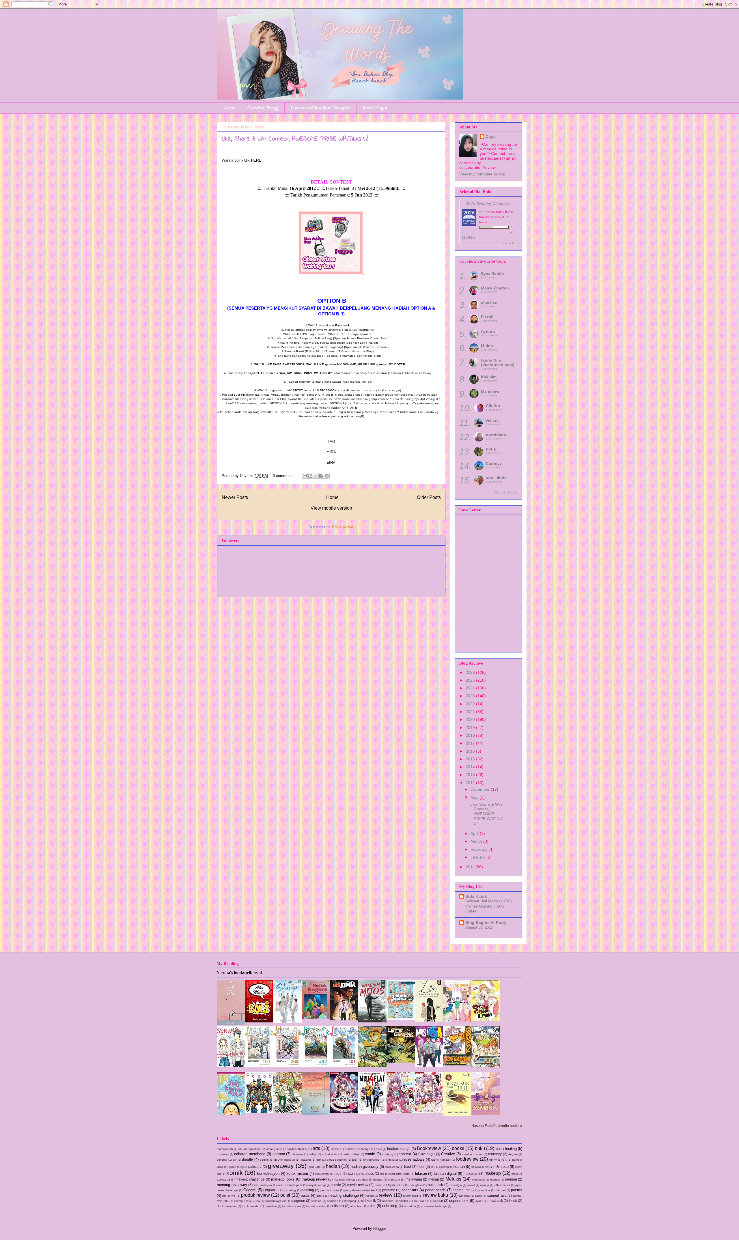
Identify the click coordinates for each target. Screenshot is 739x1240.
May (475, 797)
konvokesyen (268, 1173)
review (385, 1195)
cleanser (297, 1154)
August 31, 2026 (479, 927)
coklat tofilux (351, 1154)
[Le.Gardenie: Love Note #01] (344, 1065)
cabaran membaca (249, 1154)
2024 (471, 688)
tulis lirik (337, 1206)
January (478, 857)
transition (271, 1206)
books (458, 1148)
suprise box (459, 1200)
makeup (492, 1173)
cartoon (279, 1154)
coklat (313, 1154)
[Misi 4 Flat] (372, 1112)
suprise (437, 1200)
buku (480, 1148)
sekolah (316, 1200)
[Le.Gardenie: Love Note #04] (259, 1065)
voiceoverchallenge (434, 1206)
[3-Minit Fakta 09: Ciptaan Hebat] (401, 1018)
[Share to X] (316, 476)
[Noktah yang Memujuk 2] (316, 1114)
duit (318, 1159)
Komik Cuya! (375, 108)
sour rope (420, 1200)
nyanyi (484, 1185)
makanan (471, 1173)
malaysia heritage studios (351, 1179)
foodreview (467, 1159)
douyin (264, 1159)
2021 (471, 711)
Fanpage (306, 338)
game (232, 1166)
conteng (387, 1154)
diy (234, 1159)
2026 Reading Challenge (488, 203)
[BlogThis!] (310, 476)
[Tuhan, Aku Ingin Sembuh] (485, 1114)
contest (405, 1154)
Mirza (274, 394)
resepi (369, 1195)
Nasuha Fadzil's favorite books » (496, 1125)
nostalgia (456, 1185)
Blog (327, 338)
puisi (285, 1195)
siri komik (368, 1200)
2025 (471, 680)
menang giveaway (232, 1185)
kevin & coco (497, 1166)
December (481, 789)
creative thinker (472, 1154)
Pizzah (487, 317)
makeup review (314, 1179)
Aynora (488, 331)
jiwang (445, 1166)
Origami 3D (272, 1190)
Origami (249, 1190)
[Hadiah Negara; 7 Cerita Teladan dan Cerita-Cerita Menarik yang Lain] (316, 1018)
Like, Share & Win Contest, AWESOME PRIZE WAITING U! (295, 139)
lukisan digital (445, 1173)
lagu (338, 1173)
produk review (255, 1195)
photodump (462, 1190)
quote (320, 1195)
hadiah (333, 1166)
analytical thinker (296, 1149)
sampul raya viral (276, 1200)
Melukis (453, 1179)
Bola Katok (476, 896)
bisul (379, 1149)
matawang (414, 1179)
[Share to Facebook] (321, 476)
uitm (372, 1206)
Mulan (487, 345)
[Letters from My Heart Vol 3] (429, 1020)
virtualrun (410, 1206)
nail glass (416, 1185)
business (223, 1154)
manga (377, 1179)
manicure (394, 1179)
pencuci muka (329, 1190)
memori (511, 1179)
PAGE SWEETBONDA (288, 364)
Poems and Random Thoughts (320, 108)
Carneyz (494, 463)
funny (493, 1159)
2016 (471, 751)
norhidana (496, 434)
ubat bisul (356, 1206)
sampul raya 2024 (248, 1200)
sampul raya (497, 1195)
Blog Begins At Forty (485, 922)
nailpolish (435, 1185)
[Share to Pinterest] (327, 476)
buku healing (506, 1149)
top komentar (251, 1206)
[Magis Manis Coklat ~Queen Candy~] (401, 1112)
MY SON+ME (346, 364)
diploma (222, 1159)
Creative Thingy (262, 108)
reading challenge (344, 1195)
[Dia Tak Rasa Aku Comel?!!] (457, 1020)
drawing (306, 1159)
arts (316, 1148)
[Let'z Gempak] (401, 1062)
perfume (388, 1190)
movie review (357, 1185)
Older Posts (429, 497)
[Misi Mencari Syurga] (287, 1022)
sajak (478, 1195)
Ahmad (265, 394)
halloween (392, 1166)
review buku (435, 1195)
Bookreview (429, 1148)
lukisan (421, 1173)
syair (478, 1200)
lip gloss (367, 1173)
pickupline (483, 1190)
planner (501, 1190)
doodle (247, 1159)
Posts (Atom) (343, 527)
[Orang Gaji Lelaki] (485, 1019)
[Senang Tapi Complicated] (231, 1066)
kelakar (476, 1166)
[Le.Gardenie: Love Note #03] (287, 1065)
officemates (502, 1185)
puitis (305, 1195)
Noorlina (253, 394)
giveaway (281, 1165)
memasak (478, 1179)
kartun (459, 1166)
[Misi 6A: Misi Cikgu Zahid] (429, 1066)
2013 (471, 774)
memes (495, 1179)
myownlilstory (327, 329)
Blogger (379, 1228)
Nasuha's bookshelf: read (239, 972)
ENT (355, 1159)
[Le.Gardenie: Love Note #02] (316, 1066)
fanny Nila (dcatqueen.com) (497, 362)
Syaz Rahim (492, 273)
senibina (332, 1200)
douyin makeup (284, 1159)
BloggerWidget (505, 492)
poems (516, 1190)
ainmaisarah (225, 1149)
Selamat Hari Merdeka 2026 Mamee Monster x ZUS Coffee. (488, 906)
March (477, 841)
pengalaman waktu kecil (360, 1190)
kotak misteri (297, 1173)
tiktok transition (227, 1206)
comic (370, 1154)
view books (508, 243)
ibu (433, 1166)
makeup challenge (250, 1179)
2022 (471, 704)
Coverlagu (426, 1154)
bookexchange (398, 1149)
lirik (382, 1173)
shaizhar (489, 302)
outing (292, 1190)
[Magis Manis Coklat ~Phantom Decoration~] (429, 1112)
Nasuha (484, 211)
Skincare (387, 1200)
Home (229, 108)
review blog (410, 1195)
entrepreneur (371, 1159)
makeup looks (282, 1179)
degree (513, 1154)
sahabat (464, 1195)
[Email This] (305, 476)
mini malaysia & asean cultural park (278, 1185)
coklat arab (329, 1154)
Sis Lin (492, 420)
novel (471, 1185)
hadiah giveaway (364, 1166)
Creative (448, 1154)
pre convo (229, 1195)
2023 (471, 695)
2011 (470, 867)
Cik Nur (493, 405)
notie (491, 449)
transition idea (291, 1206)
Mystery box (396, 1185)
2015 (471, 759)
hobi (420, 1166)
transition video (316, 1206)
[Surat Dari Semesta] (231, 1024)
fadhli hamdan (441, 1159)
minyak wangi (316, 1185)
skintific (403, 1200)
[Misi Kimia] (344, 1019)
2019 (471, 727)
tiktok (513, 1200)
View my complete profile (482, 174)
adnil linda (496, 478)
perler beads (435, 1190)
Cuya (491, 136)
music (378, 1185)
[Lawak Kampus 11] (287, 1112)
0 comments (283, 476)
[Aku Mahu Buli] (259, 1021)
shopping (350, 1200)
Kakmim (489, 377)
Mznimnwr (491, 391)
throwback (495, 1200)
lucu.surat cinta (399, 1173)
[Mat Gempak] (457, 1064)
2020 (471, 719)
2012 (471, 782)
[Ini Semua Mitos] (372, 1021)
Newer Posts (235, 497)
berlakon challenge (357, 1149)
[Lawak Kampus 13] (485, 1066)
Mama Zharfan (495, 288)
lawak (351, 1173)
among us (272, 1149)
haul (407, 1166)
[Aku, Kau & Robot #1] (259, 1112)
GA (504, 1159)
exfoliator (392, 1159)
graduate (315, 1166)
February (479, 849)
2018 (471, 735)
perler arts (410, 1190)
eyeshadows (414, 1159)
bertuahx (365, 329)
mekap (433, 1179)
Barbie (335, 1149)
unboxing (389, 1206)
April (475, 833)
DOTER (399, 364)
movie (336, 1185)
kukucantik (322, 1173)
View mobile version (331, 508)
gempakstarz (251, 1166)
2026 (471, 672)
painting (307, 1190)
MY (391, 364)
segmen (298, 1200)
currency (495, 1154)
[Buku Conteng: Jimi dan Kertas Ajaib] (231, 1114)
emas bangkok (337, 1159)
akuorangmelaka (249, 1149)
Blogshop (337, 342)
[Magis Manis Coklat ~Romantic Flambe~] (344, 1112)
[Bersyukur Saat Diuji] (457, 1114)
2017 (471, 743)
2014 (471, 766)
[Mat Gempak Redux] (372, 1066)
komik (234, 1172)
